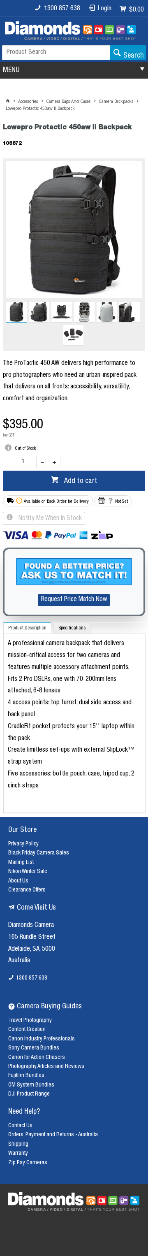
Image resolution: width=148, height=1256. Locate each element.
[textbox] (56, 52)
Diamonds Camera (31, 925)
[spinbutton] (21, 462)
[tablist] (74, 718)
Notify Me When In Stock (49, 518)
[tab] (27, 628)
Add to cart (79, 481)
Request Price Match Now (74, 600)
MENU (11, 70)
